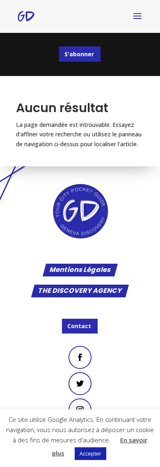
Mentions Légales (80, 270)
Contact (79, 326)
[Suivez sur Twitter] (80, 383)
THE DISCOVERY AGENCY (80, 291)
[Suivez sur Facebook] (80, 357)
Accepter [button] (90, 453)
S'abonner (79, 54)
